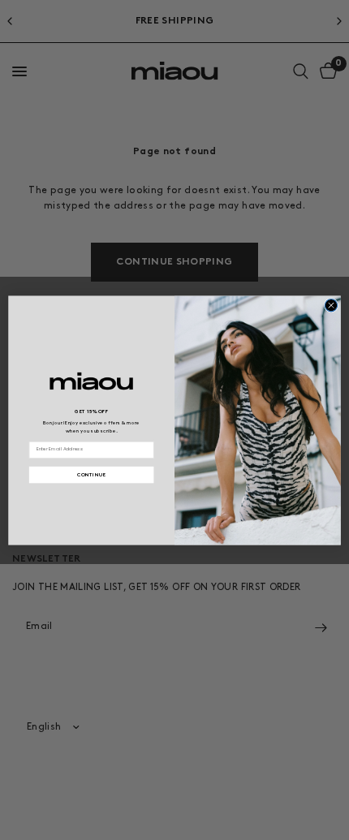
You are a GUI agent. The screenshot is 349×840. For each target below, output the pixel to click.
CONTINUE (91, 474)
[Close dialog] (331, 305)
